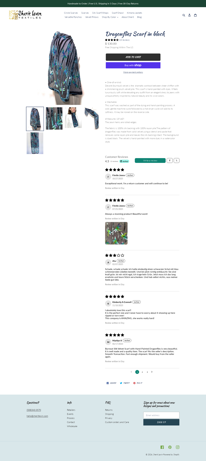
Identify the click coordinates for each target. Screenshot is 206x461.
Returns (109, 409)
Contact (71, 422)
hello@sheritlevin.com (37, 416)
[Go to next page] (152, 372)
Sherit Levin (158, 454)
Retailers (71, 409)
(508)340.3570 (34, 409)
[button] (112, 39)
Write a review (150, 160)
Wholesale (72, 426)
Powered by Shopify (171, 454)
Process (71, 418)
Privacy (108, 418)
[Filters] (170, 160)
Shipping (109, 414)
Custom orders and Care (117, 422)
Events (70, 414)
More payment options (133, 72)
